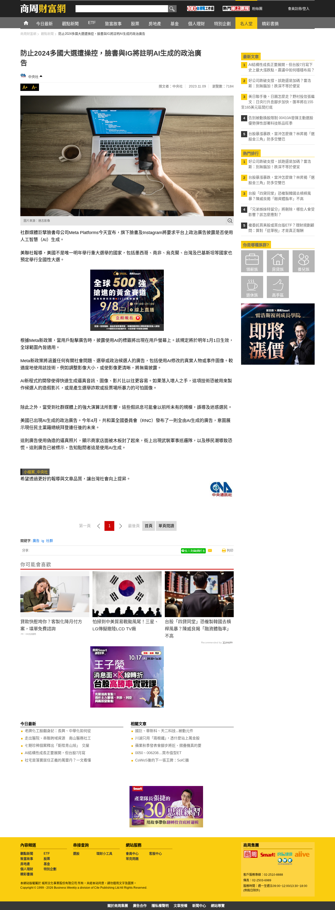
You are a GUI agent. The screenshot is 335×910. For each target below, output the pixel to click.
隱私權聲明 (160, 906)
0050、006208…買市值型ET (158, 753)
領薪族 (252, 269)
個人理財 (26, 869)
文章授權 (180, 906)
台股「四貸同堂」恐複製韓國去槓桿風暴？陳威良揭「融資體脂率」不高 (198, 628)
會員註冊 (295, 9)
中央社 (33, 77)
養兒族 (303, 269)
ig (42, 541)
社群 (49, 541)
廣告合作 (140, 906)
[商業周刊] (250, 854)
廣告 (36, 541)
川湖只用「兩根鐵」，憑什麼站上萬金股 (167, 738)
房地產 (25, 864)
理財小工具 (104, 853)
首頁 (30, 22)
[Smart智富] (267, 855)
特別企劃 (50, 869)
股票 (47, 858)
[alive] (302, 854)
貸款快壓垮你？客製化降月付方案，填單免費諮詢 (51, 625)
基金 (47, 864)
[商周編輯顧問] (285, 861)
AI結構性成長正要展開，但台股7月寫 (55, 753)
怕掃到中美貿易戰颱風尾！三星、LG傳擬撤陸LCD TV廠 (125, 625)
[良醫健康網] (285, 854)
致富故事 (26, 858)
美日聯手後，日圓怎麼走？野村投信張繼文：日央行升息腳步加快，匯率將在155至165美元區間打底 (278, 101)
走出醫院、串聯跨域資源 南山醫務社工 (58, 738)
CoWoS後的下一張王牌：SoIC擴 (162, 760)
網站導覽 (218, 906)
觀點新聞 (26, 853)
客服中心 (155, 853)
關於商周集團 (117, 906)
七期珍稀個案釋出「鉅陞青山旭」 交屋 (57, 745)
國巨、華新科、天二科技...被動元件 (164, 731)
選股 (76, 853)
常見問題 (132, 858)
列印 (230, 550)
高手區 (278, 295)
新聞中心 (199, 906)
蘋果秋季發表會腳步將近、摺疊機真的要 (168, 745)
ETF (47, 853)
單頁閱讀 (166, 526)
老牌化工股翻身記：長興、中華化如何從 (58, 731)
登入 (306, 9)
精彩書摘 (26, 874)
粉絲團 (257, 9)
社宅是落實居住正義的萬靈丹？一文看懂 (58, 760)
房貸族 (278, 269)
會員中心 (132, 853)
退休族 (252, 295)
